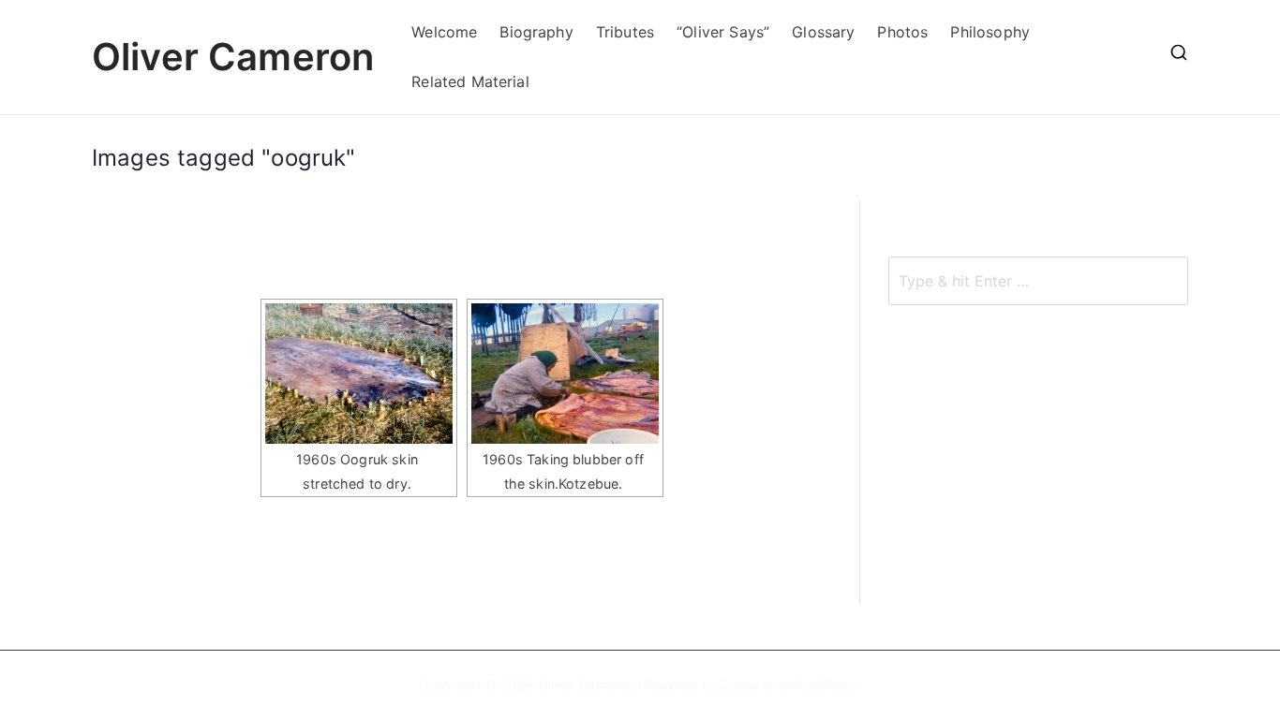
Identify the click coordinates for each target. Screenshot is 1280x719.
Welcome (444, 31)
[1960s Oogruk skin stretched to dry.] (359, 373)
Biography (536, 31)
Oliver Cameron (233, 57)
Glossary (823, 31)
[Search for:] (1038, 280)
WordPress (823, 685)
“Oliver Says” (723, 31)
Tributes (625, 31)
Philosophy (990, 31)
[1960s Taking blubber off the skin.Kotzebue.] (565, 373)
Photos (902, 31)
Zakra (740, 685)
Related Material (470, 81)
